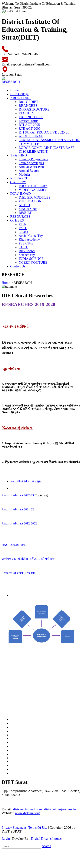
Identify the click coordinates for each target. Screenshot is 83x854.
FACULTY (26, 113)
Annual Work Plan (31, 167)
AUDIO (24, 205)
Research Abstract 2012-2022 (19, 523)
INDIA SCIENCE (31, 258)
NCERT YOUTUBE (33, 262)
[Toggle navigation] (3, 84)
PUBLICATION (30, 201)
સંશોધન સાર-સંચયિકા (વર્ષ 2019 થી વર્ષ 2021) (29, 558)
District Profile (28, 121)
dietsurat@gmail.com (27, 809)
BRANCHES (28, 105)
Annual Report (29, 170)
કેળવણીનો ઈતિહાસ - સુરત (26, 481)
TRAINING (18, 155)
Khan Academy (29, 239)
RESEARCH (19, 178)
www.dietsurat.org (27, 813)
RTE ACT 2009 (29, 128)
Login (6, 838)
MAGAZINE (28, 209)
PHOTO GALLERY (33, 186)
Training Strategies (31, 163)
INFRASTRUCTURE (34, 109)
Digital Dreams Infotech (47, 838)
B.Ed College (19, 94)
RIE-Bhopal (27, 251)
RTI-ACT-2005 (29, 124)
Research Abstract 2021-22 (18, 509)
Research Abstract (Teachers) (19, 572)
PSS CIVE (26, 243)
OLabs (23, 232)
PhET (23, 228)
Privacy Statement (14, 827)
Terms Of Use (37, 827)
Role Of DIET (28, 102)
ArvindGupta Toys (31, 235)
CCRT (23, 247)
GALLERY (18, 182)
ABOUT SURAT (31, 136)
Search (46, 846)
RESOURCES (20, 216)
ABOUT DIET (20, 98)
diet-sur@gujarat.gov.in (60, 809)
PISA (22, 224)
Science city (27, 255)
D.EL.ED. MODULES (34, 197)
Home (14, 90)
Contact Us (17, 266)
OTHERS (17, 220)
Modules (24, 174)
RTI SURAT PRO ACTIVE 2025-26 (44, 132)
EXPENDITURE (31, 117)
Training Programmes (33, 159)
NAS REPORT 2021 (14, 544)
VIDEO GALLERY (33, 190)
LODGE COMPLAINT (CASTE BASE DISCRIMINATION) (46, 149)
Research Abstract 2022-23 (18, 495)
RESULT (25, 213)
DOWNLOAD (20, 193)
